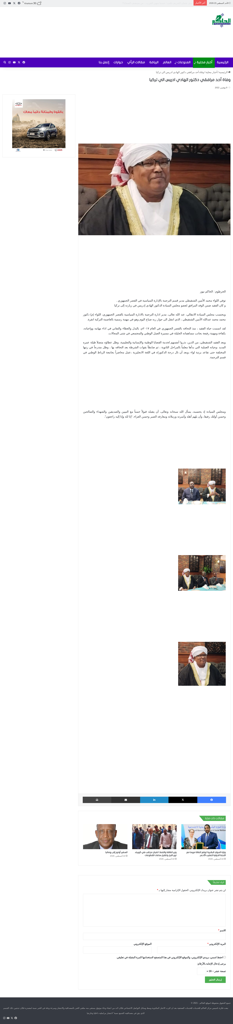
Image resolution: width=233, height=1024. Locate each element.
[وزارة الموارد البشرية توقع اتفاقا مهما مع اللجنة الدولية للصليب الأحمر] (203, 836)
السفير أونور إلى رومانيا (116, 852)
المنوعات (184, 62)
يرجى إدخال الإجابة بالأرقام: (211, 963)
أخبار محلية (204, 62)
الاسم (222, 930)
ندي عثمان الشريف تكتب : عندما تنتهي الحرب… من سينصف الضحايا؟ (157, 3)
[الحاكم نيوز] (221, 20)
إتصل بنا (104, 62)
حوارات (118, 62)
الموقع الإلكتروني (143, 944)
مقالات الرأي (136, 62)
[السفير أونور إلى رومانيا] (105, 836)
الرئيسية (222, 62)
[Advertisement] (77, 32)
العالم (167, 62)
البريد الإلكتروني (216, 944)
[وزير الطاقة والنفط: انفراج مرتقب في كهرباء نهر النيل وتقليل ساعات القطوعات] (154, 836)
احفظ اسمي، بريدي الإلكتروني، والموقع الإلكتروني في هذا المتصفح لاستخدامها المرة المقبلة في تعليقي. (169, 957)
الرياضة (154, 62)
